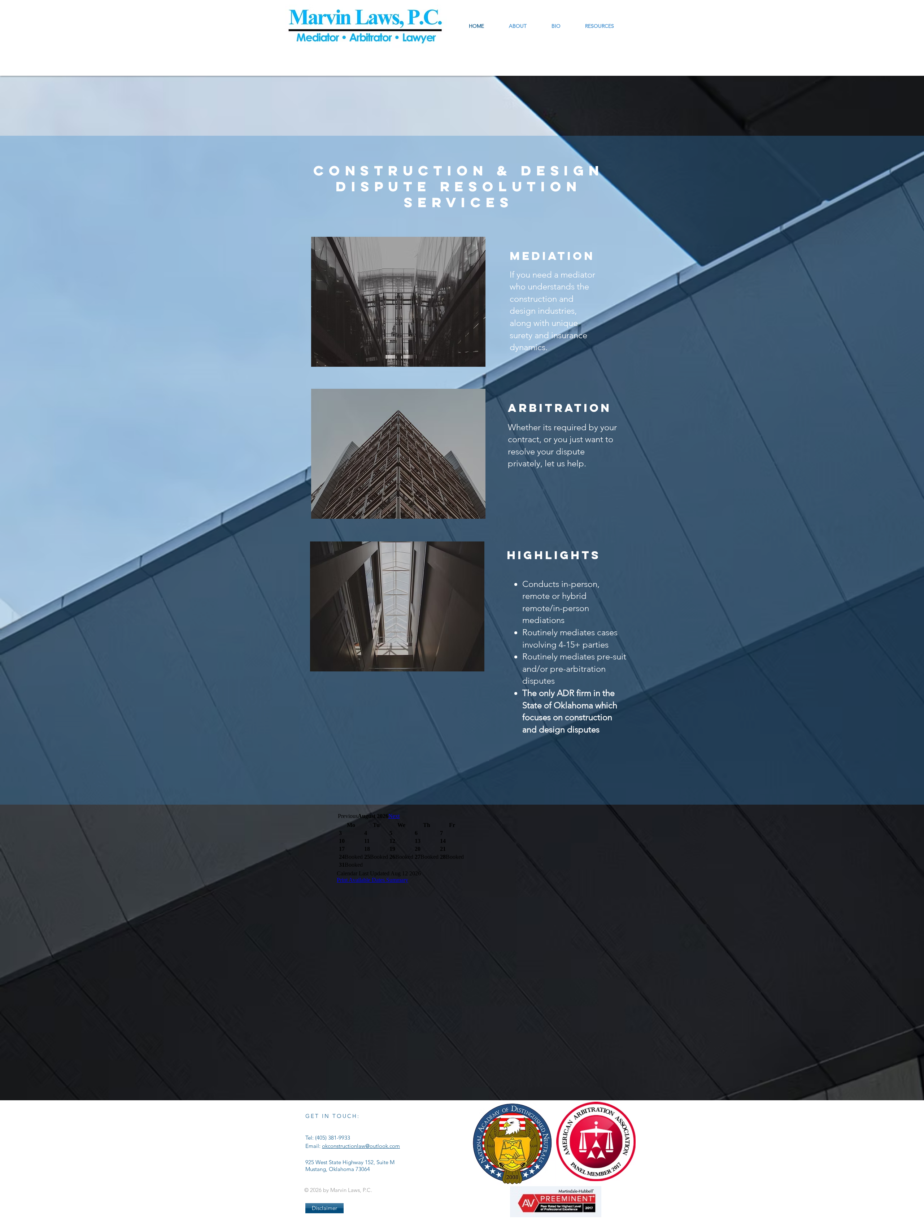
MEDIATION (552, 256)
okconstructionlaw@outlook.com (361, 1146)
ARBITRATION (559, 408)
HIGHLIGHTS (554, 555)
